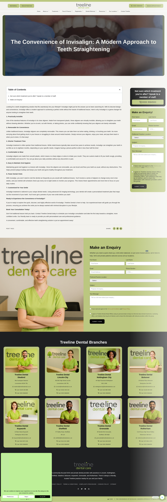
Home (38, 11)
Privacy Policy (126, 309)
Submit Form (97, 321)
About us (45, 11)
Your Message (94, 294)
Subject (92, 285)
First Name (93, 260)
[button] (119, 89)
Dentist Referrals (90, 11)
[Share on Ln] (120, 228)
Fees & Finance (66, 11)
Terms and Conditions (114, 309)
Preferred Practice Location (98, 277)
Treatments (55, 11)
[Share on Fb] (114, 228)
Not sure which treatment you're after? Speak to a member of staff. (33, 96)
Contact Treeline (125, 11)
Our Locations (113, 11)
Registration (78, 11)
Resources (102, 11)
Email (91, 268)
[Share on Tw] (117, 228)
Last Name (129, 260)
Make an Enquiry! (16, 100)
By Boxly (156, 497)
